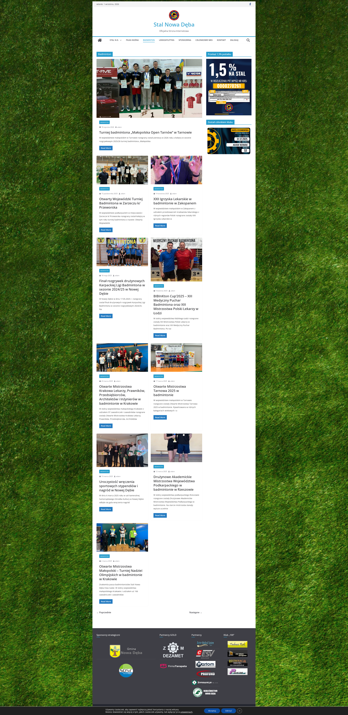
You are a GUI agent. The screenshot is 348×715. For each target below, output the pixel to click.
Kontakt (221, 40)
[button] (120, 40)
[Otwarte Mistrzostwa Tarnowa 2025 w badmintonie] (176, 357)
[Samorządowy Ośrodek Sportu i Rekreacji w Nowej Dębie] (126, 665)
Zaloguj (234, 40)
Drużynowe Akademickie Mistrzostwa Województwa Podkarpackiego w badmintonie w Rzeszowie (174, 483)
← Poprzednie (104, 612)
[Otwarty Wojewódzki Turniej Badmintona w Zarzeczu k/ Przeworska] (122, 170)
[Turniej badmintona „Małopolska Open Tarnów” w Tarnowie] (149, 88)
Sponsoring (185, 40)
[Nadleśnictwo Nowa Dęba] (205, 689)
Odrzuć (228, 710)
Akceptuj (212, 710)
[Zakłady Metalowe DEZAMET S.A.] (173, 642)
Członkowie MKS (204, 40)
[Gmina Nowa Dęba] (126, 646)
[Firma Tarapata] (173, 662)
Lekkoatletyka (166, 40)
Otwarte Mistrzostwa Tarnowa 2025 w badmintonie (169, 390)
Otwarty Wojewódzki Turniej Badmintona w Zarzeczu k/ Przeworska (121, 203)
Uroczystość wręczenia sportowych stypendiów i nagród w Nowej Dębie (118, 485)
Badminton (149, 40)
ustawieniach (186, 712)
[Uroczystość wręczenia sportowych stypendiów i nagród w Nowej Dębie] (122, 450)
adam (119, 127)
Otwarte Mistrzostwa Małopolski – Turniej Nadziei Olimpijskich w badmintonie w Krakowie (120, 572)
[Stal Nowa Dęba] (100, 40)
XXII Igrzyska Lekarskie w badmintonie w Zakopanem (174, 201)
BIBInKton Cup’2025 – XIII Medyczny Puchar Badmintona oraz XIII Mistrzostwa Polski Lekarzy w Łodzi (175, 304)
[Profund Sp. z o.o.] (205, 671)
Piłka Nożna (132, 40)
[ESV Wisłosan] (205, 651)
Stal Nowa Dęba (174, 24)
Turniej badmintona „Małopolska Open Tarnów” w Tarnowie (145, 132)
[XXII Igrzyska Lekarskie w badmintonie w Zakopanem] (176, 170)
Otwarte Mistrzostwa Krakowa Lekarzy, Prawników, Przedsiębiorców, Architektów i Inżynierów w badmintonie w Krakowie (122, 395)
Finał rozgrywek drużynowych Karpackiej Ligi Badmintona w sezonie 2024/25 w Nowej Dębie (122, 287)
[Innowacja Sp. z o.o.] (205, 681)
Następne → (195, 612)
